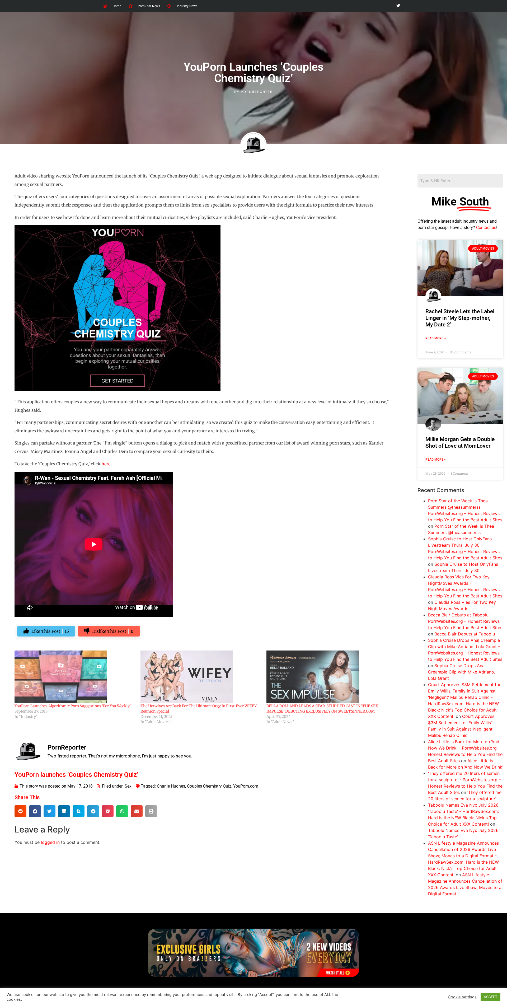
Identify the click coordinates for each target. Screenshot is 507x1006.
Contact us (486, 227)
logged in (50, 842)
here (105, 463)
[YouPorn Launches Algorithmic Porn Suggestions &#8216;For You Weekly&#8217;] (75, 677)
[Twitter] (398, 6)
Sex (128, 786)
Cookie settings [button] (462, 997)
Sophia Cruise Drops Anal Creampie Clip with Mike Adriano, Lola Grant (461, 672)
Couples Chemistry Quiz (209, 786)
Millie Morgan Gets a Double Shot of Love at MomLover (460, 442)
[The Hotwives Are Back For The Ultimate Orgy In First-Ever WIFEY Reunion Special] (200, 677)
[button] (20, 811)
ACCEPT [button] (490, 997)
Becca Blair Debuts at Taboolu (464, 634)
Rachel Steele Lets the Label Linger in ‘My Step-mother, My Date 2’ (459, 318)
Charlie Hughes (171, 786)
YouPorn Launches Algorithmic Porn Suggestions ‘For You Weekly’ (73, 706)
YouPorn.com (245, 786)
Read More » (435, 338)
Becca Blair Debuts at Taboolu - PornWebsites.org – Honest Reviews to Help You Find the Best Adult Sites (465, 621)
